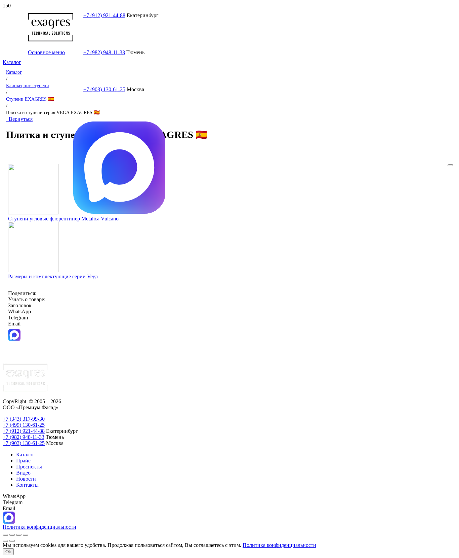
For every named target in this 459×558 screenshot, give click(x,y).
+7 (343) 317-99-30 (24, 419)
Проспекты (29, 466)
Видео (23, 473)
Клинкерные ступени (27, 85)
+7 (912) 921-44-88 (104, 15)
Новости (26, 479)
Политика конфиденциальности (279, 545)
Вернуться (19, 119)
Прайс (23, 460)
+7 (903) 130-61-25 (104, 89)
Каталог (14, 72)
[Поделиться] (19, 535)
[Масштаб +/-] (5, 535)
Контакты (27, 485)
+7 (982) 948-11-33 (23, 437)
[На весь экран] (12, 535)
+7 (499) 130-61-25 (24, 425)
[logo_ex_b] (50, 39)
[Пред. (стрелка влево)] (5, 541)
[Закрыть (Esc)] (25, 535)
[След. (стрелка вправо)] (12, 541)
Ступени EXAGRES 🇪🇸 (30, 99)
